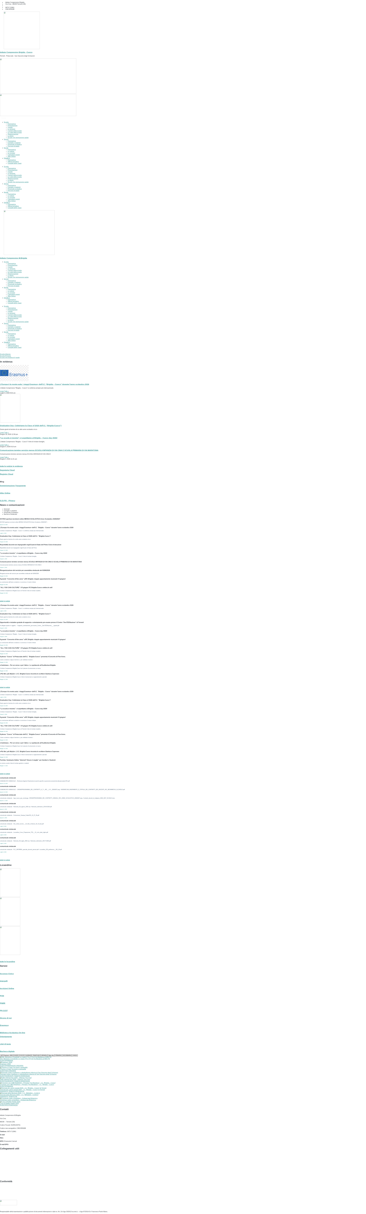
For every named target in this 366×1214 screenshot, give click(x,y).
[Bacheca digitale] (0, 1047)
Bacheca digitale (7, 1051)
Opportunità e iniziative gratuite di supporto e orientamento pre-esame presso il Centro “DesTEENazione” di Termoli (42, 622)
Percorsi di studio (13, 146)
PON (2, 996)
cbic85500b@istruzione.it (13, 6)
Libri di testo (5, 1044)
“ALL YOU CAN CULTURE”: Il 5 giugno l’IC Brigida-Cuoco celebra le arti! (26, 587)
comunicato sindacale (8, 778)
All (1, 1055)
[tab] (185, 509)
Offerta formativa (13, 161)
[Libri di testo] (0, 1040)
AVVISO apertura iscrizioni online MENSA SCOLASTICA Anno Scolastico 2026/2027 (30, 519)
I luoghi (10, 127)
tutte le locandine (7, 962)
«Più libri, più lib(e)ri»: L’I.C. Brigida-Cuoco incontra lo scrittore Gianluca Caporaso (29, 674)
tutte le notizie (5, 601)
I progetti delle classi (14, 163)
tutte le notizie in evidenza (11, 466)
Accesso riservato (6, 1197)
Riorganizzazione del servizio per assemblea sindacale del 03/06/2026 (25, 570)
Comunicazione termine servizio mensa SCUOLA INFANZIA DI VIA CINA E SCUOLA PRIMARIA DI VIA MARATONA (49, 450)
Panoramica (12, 124)
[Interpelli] (0, 977)
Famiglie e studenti (14, 143)
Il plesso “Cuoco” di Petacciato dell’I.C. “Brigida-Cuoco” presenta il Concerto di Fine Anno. (33, 656)
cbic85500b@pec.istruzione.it (14, 1138)
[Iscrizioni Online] (0, 985)
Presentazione (12, 125)
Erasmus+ (4, 1025)
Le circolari (11, 153)
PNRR (2, 1003)
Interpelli (4, 981)
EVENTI (16, 1055)
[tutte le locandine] (0, 958)
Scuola (6, 122)
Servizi (6, 139)
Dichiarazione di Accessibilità (10, 1190)
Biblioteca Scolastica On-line (12, 1033)
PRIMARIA (58, 1055)
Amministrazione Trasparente (13, 486)
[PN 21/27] (0, 1007)
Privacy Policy (5, 1187)
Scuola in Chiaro (5, 1177)
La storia (10, 136)
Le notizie (11, 151)
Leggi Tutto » (4, 391)
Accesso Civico (7, 974)
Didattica (7, 158)
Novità (6, 148)
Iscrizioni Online (7, 988)
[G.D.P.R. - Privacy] (0, 497)
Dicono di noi (6, 1018)
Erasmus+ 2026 (8, 1055)
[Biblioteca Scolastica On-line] (0, 1029)
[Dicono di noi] (0, 1014)
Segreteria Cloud (7, 470)
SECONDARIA (67, 1055)
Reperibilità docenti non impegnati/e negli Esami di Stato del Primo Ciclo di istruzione (30, 545)
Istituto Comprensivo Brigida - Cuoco (16, 52)
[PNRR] (0, 999)
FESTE (22, 1055)
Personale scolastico (15, 144)
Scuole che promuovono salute (18, 137)
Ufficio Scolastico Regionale (9, 1174)
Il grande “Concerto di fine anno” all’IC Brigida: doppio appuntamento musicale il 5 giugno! (33, 579)
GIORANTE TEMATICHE (33, 1055)
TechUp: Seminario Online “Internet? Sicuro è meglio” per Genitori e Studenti (27, 760)
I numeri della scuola (15, 131)
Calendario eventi (14, 155)
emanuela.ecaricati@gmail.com (19, 1144)
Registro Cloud (6, 474)
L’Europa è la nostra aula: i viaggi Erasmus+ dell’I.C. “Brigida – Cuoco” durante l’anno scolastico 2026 (44, 384)
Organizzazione (13, 134)
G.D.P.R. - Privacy (7, 501)
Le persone (11, 129)
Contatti (2, 1154)
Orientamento (6, 1037)
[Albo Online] (0, 489)
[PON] (0, 992)
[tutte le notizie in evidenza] (0, 462)
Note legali (3, 1194)
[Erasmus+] (0, 1021)
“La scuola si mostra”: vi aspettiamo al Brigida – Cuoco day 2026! (28, 438)
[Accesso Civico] (0, 970)
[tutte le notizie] (1, 597)
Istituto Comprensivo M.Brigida (13, 258)
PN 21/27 (4, 1011)
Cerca (4, 118)
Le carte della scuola (15, 132)
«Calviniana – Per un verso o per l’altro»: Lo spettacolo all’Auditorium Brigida (28, 665)
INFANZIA (44, 1055)
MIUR (2, 1158)
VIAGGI (75, 1055)
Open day (51, 1055)
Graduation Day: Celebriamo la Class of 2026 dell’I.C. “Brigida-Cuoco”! (31, 426)
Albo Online (12, 156)
